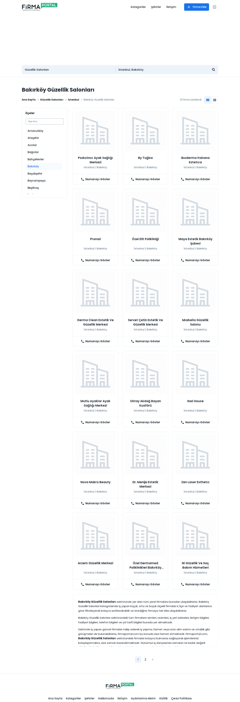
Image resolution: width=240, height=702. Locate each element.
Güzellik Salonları (51, 99)
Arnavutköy (35, 131)
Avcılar (32, 145)
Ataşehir (33, 138)
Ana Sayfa (28, 99)
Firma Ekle (199, 7)
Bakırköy (33, 166)
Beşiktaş (33, 188)
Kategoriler (138, 7)
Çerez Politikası (181, 698)
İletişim (171, 7)
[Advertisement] (120, 37)
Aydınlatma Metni (143, 698)
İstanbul (73, 99)
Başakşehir (35, 173)
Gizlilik (163, 698)
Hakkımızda (106, 698)
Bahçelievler (36, 159)
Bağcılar (33, 152)
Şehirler (156, 7)
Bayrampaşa (37, 180)
